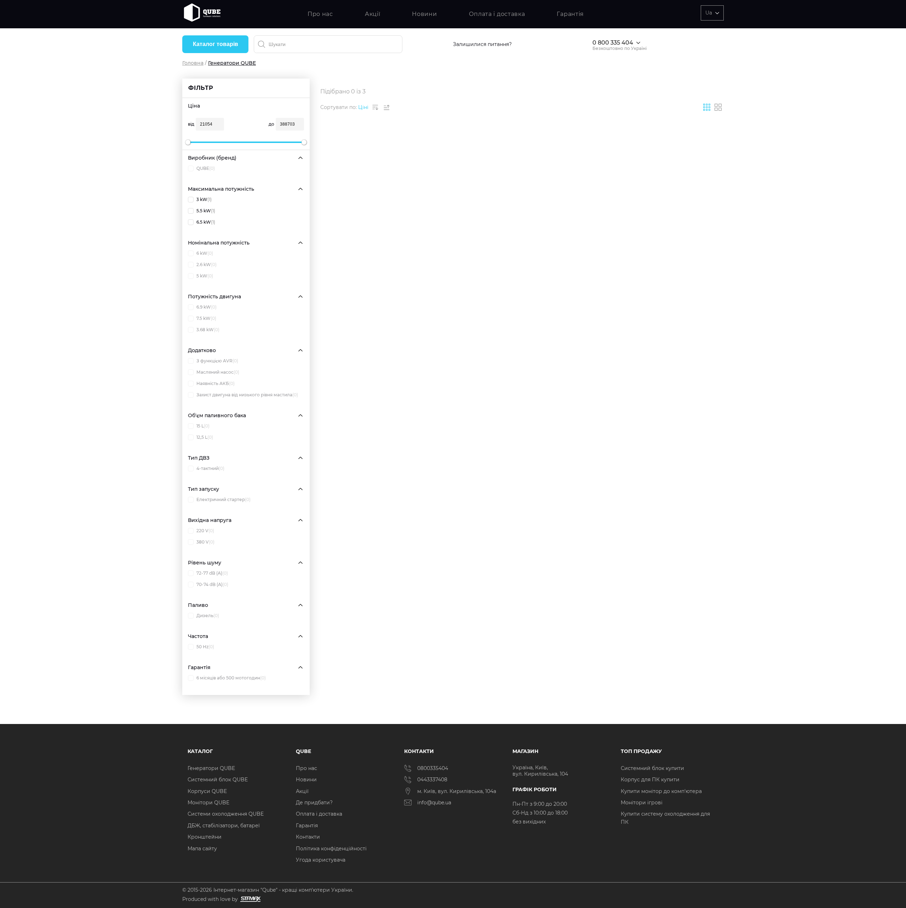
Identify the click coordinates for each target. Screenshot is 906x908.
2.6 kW (206, 264)
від (191, 124)
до (271, 124)
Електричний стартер (223, 499)
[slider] (187, 142)
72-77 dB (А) (212, 573)
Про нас (320, 14)
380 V (205, 542)
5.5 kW (205, 210)
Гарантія (570, 14)
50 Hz (205, 646)
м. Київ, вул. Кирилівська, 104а (456, 791)
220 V (205, 530)
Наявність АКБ (215, 383)
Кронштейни (205, 837)
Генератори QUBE (211, 768)
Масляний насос (217, 372)
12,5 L (204, 437)
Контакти (308, 837)
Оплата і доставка (497, 14)
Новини (424, 14)
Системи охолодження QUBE (226, 814)
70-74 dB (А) (212, 584)
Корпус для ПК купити (650, 779)
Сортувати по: (338, 107)
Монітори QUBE (208, 802)
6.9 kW (206, 307)
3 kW (204, 199)
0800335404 (432, 768)
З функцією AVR (217, 360)
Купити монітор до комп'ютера (661, 791)
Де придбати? (314, 802)
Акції (372, 14)
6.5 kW (205, 222)
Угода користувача (320, 860)
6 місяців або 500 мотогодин (231, 677)
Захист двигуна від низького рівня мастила (247, 394)
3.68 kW (207, 329)
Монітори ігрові (642, 802)
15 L (203, 426)
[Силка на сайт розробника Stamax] (249, 899)
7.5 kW (206, 318)
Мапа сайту (202, 848)
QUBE (205, 168)
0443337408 (432, 779)
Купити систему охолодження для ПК (665, 818)
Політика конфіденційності (331, 848)
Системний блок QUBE (218, 779)
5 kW (204, 275)
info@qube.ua (434, 802)
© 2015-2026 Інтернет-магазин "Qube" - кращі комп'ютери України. (267, 890)
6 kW (204, 253)
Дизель (207, 615)
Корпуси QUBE (207, 791)
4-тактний (210, 468)
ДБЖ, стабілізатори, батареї (224, 825)
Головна (192, 63)
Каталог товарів (215, 44)
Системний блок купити (652, 768)
